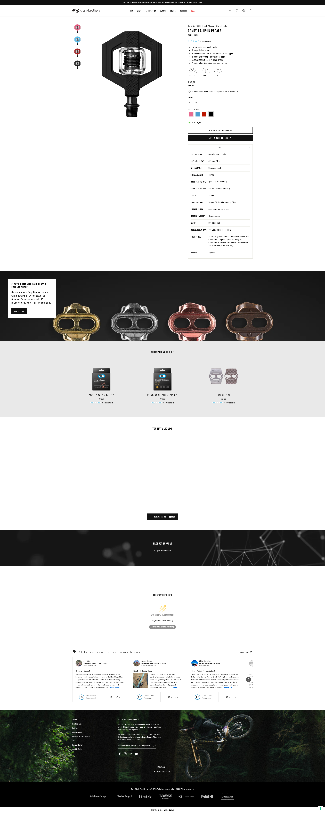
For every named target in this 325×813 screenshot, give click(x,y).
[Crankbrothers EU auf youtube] (136, 753)
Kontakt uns (77, 724)
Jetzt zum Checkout (220, 138)
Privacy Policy (77, 745)
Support (183, 11)
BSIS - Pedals (202, 26)
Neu (131, 11)
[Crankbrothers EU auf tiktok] (130, 753)
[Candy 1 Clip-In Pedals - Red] (95, 489)
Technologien (150, 11)
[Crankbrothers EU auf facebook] (119, 753)
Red (204, 114)
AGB (74, 741)
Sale (193, 11)
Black (211, 114)
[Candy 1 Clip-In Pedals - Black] (99, 489)
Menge (190, 98)
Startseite (191, 26)
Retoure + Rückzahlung (81, 736)
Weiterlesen (19, 311)
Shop (139, 11)
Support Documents (162, 550)
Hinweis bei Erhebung (162, 810)
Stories (173, 11)
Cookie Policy (77, 749)
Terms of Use (152, 737)
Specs (220, 148)
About (74, 720)
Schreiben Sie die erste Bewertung (163, 627)
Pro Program (77, 732)
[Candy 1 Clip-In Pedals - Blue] (92, 489)
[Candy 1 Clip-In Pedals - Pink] (88, 489)
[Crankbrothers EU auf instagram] (125, 753)
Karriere (75, 728)
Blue (197, 114)
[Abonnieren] (154, 745)
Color (193, 109)
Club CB (163, 11)
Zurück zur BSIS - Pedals (164, 517)
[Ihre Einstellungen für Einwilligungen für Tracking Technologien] (320, 808)
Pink (190, 114)
